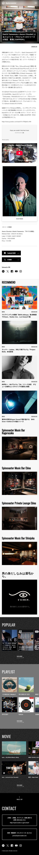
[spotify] (3, 272)
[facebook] (11, 272)
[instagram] (20, 272)
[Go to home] (9, 3)
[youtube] (16, 272)
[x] (7, 272)
